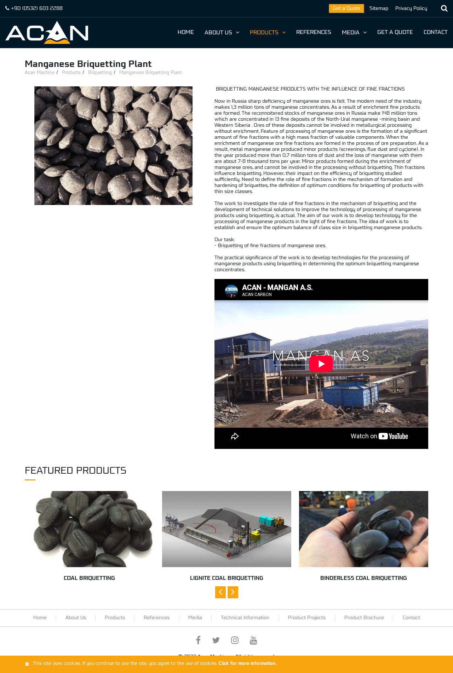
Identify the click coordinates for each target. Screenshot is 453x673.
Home (186, 32)
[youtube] (253, 641)
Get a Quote (346, 8)
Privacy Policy (411, 8)
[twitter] (216, 641)
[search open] (444, 8)
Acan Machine (40, 72)
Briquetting (100, 72)
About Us (218, 33)
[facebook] (198, 641)
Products (264, 33)
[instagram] (235, 641)
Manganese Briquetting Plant (150, 72)
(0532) (37, 8)
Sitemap (378, 8)
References (313, 32)
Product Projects (307, 617)
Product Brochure (364, 617)
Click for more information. (248, 663)
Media (351, 33)
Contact (436, 32)
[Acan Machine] (46, 32)
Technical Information (245, 617)
